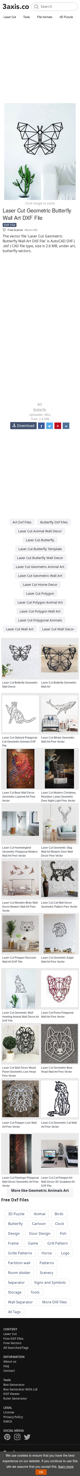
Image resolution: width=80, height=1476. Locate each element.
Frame (13, 1243)
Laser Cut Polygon (40, 593)
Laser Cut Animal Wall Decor (40, 531)
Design (14, 1233)
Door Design (39, 1233)
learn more (66, 1466)
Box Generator (14, 1385)
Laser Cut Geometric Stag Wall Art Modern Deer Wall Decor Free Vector (57, 851)
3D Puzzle (66, 17)
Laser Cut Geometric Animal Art (40, 566)
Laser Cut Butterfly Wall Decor (40, 557)
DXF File (9, 225)
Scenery (46, 1272)
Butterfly (39, 409)
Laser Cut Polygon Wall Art (40, 611)
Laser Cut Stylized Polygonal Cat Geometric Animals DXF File (19, 741)
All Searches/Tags (15, 1348)
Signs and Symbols (50, 1282)
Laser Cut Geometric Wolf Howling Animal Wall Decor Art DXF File (20, 1016)
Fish (63, 1233)
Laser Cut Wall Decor (58, 629)
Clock (59, 1223)
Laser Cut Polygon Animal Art (40, 602)
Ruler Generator (15, 1398)
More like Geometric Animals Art (40, 1190)
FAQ (6, 1366)
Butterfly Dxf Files (54, 522)
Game (33, 1243)
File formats (44, 17)
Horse (47, 1253)
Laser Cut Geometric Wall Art (40, 575)
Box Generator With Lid (20, 1389)
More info (31, 230)
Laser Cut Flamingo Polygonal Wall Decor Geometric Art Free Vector (20, 1181)
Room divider (19, 1272)
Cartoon (39, 1223)
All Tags (14, 1311)
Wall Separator (20, 1302)
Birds (59, 1213)
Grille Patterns (20, 1253)
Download (25, 425)
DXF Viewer (11, 1394)
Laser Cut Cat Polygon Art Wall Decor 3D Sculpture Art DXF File (58, 1181)
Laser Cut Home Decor (40, 584)
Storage (14, 1292)
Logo (65, 1253)
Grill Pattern (57, 1243)
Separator (16, 1282)
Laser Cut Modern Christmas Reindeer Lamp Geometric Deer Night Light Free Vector (58, 796)
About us (9, 1362)
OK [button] (41, 1472)
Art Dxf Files (22, 522)
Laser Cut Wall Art (19, 629)
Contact (9, 1371)
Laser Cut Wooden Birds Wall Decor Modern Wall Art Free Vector (20, 906)
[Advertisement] (40, 62)
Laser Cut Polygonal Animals (40, 620)
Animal (39, 1213)
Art (40, 404)
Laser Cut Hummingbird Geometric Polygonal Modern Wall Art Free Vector (20, 851)
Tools (26, 17)
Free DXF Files (13, 1339)
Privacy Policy (13, 1417)
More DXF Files (54, 1302)
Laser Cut (10, 17)
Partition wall (19, 1262)
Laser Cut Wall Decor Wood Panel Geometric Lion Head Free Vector (19, 1071)
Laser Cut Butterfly (40, 540)
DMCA (7, 1421)
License (8, 1412)
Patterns (47, 1262)
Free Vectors (12, 1343)
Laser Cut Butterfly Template (40, 549)
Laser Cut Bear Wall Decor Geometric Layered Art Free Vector (18, 796)
